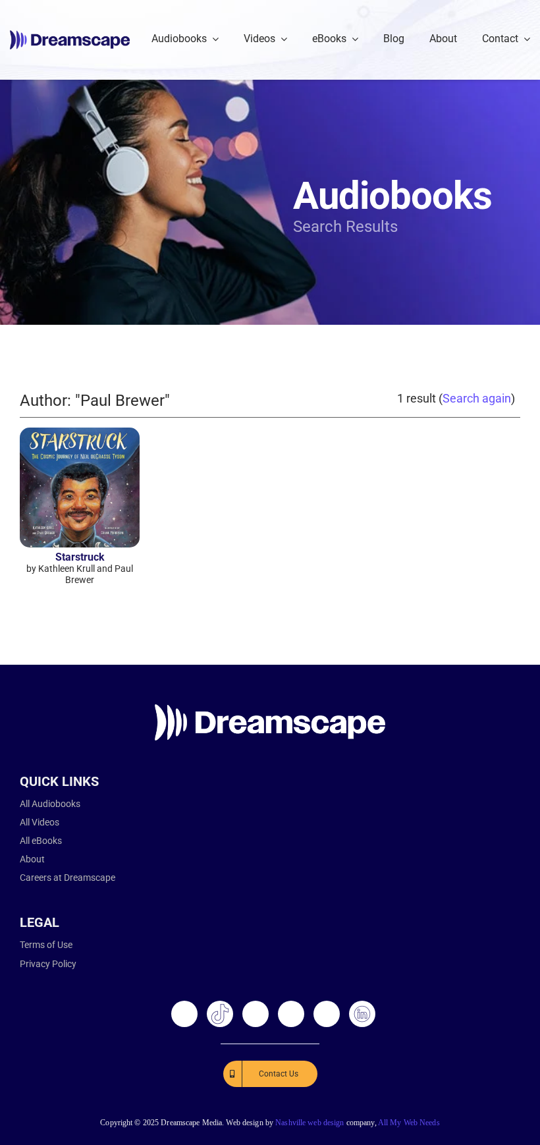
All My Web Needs (409, 1122)
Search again (477, 398)
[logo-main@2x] (70, 35)
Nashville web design (309, 1122)
